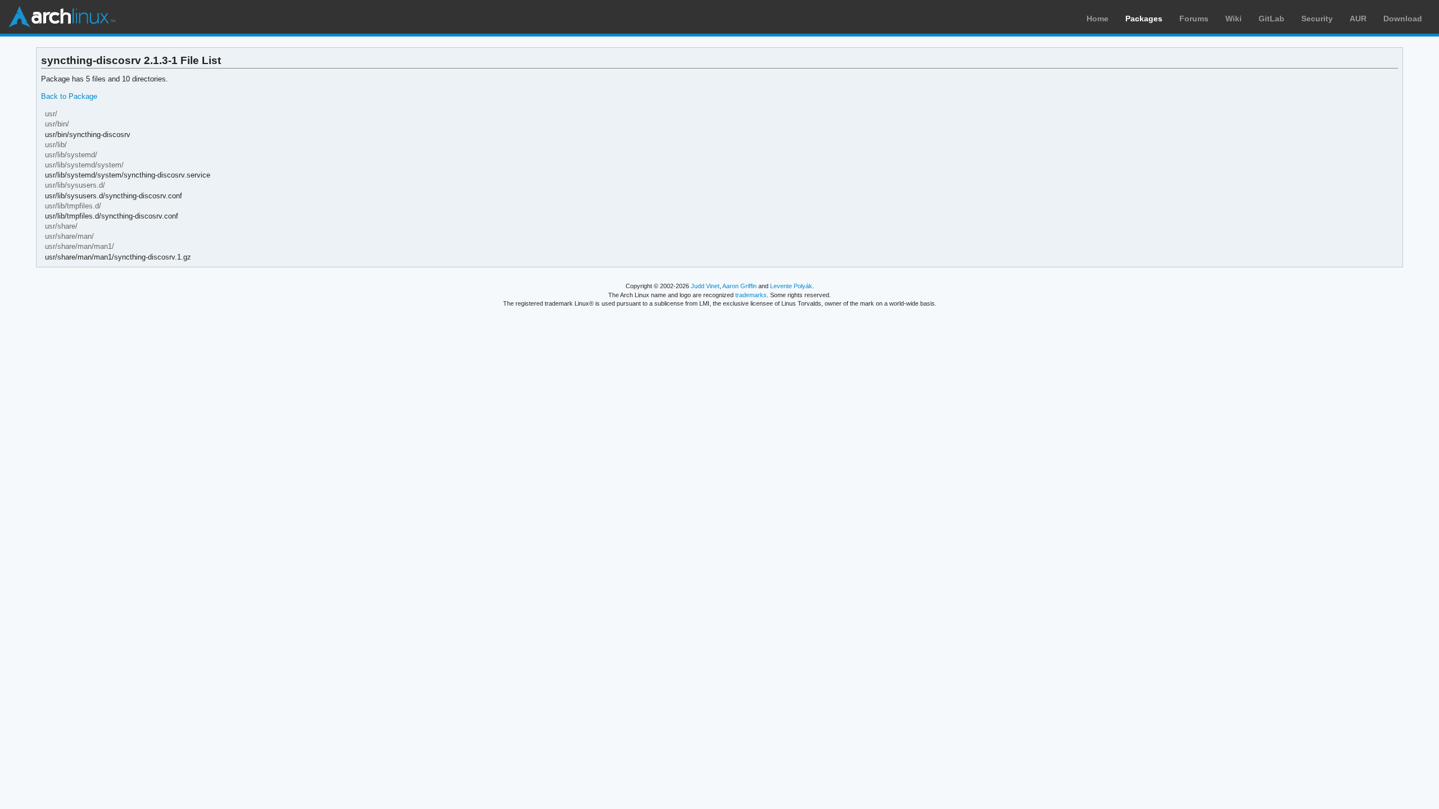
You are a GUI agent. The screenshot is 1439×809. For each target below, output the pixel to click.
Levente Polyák (791, 286)
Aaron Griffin (739, 286)
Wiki (1233, 18)
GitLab (1271, 18)
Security (1317, 18)
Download (1402, 18)
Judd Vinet (705, 286)
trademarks (751, 295)
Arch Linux (61, 17)
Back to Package (69, 96)
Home (1097, 18)
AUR (1358, 18)
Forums (1194, 18)
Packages (1143, 18)
